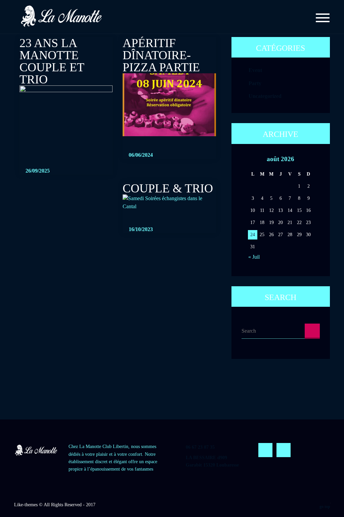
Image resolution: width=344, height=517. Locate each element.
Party (255, 83)
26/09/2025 (37, 171)
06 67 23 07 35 (200, 447)
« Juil (254, 257)
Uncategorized (265, 96)
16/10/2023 (140, 229)
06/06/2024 (140, 155)
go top (324, 506)
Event (255, 70)
